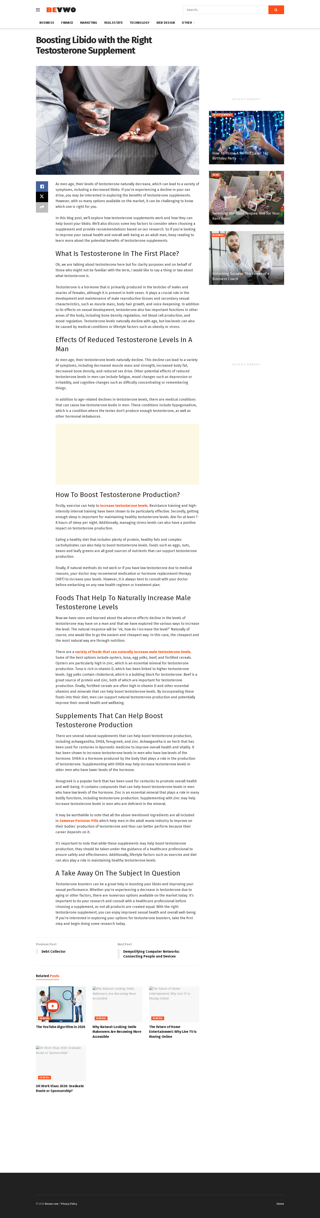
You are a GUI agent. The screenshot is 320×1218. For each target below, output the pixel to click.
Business (46, 23)
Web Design (166, 23)
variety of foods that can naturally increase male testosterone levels (132, 652)
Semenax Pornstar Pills (78, 821)
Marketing (88, 23)
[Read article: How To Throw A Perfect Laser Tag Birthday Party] (246, 138)
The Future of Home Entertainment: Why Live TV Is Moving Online (173, 1032)
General (44, 1018)
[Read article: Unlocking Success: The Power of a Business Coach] (246, 258)
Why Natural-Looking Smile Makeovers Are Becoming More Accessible (117, 1032)
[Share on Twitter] (42, 197)
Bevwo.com (51, 1203)
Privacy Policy (69, 1203)
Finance (67, 23)
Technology (140, 23)
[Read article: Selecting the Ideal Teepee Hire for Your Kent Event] (246, 198)
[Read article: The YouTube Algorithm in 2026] (61, 1004)
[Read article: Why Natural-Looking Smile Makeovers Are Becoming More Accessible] (118, 1004)
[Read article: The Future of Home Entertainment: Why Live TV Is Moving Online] (174, 1004)
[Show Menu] (38, 9)
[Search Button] (276, 9)
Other (187, 23)
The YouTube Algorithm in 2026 (60, 1027)
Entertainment (222, 115)
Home (215, 175)
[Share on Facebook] (42, 186)
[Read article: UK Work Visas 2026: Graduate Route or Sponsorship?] (61, 1063)
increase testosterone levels (124, 506)
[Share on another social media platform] (42, 207)
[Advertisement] (127, 454)
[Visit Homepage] (61, 10)
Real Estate (113, 23)
